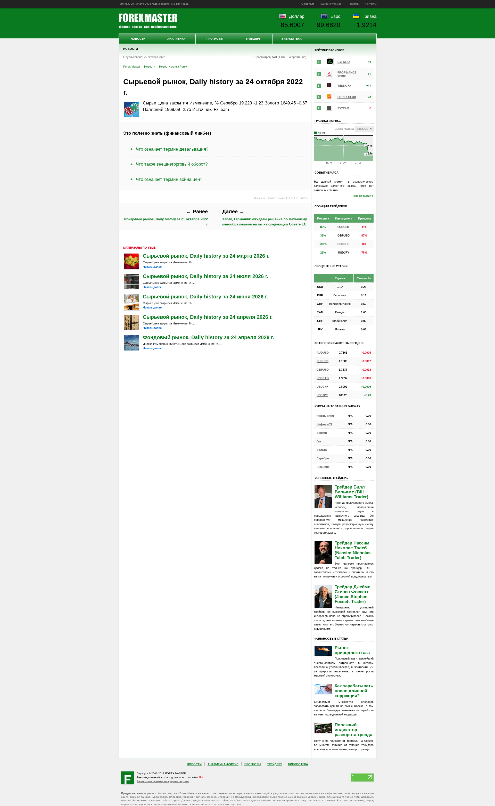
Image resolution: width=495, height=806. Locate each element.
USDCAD (323, 378)
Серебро (323, 458)
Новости (138, 38)
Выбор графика (344, 128)
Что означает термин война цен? (169, 179)
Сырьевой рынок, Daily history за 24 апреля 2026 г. (208, 317)
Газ (319, 441)
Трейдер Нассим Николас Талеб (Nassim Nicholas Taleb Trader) (352, 550)
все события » (363, 195)
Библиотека (292, 38)
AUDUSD (323, 352)
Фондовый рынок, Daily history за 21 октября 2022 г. (166, 217)
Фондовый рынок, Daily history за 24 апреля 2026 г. (208, 337)
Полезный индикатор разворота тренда (353, 729)
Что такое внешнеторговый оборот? (172, 164)
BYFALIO (343, 61)
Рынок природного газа (352, 650)
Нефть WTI (324, 424)
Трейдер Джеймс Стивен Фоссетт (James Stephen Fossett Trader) (352, 594)
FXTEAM (343, 108)
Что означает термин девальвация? (172, 149)
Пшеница (323, 466)
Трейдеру (253, 38)
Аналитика (176, 38)
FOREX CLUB (346, 97)
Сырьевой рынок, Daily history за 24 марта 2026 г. (206, 256)
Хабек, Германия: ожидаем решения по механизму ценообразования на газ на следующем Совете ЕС (264, 217)
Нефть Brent (325, 415)
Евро (335, 16)
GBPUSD (323, 369)
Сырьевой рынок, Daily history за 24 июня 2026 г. (205, 296)
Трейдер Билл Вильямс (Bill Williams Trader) (351, 492)
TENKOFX (344, 85)
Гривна (369, 16)
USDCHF (322, 386)
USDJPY (322, 395)
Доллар (296, 16)
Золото (322, 449)
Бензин (322, 432)
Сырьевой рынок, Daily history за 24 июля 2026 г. (205, 276)
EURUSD (322, 361)
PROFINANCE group (346, 74)
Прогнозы (215, 38)
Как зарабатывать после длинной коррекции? (354, 690)
